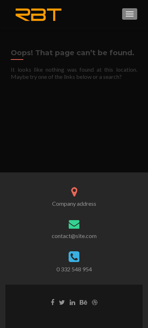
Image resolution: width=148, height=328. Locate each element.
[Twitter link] (62, 302)
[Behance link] (83, 302)
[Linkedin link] (72, 302)
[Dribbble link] (94, 302)
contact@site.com (74, 235)
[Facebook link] (52, 302)
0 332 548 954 (74, 269)
